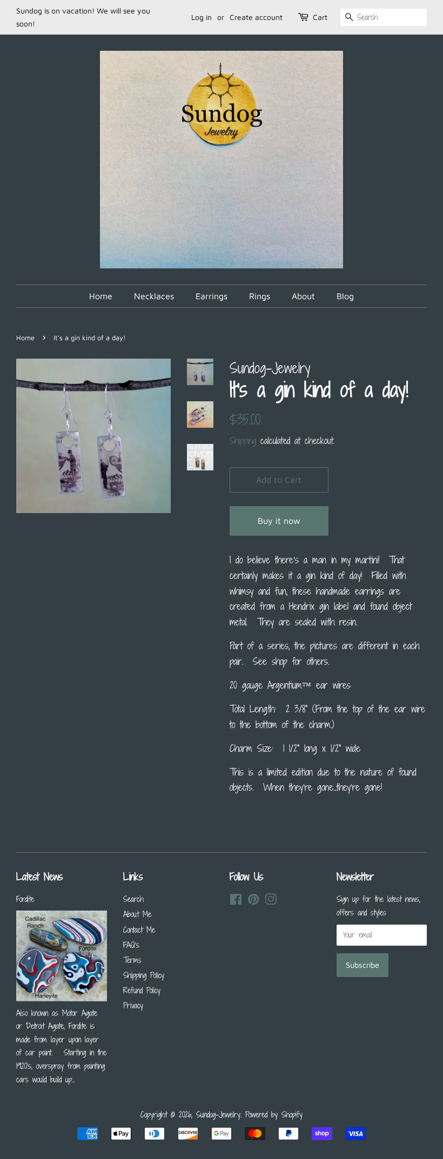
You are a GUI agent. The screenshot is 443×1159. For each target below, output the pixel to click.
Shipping (243, 440)
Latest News (39, 876)
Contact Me (139, 929)
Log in (201, 17)
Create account (256, 17)
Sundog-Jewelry (218, 1114)
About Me (137, 914)
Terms (132, 960)
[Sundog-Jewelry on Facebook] (236, 901)
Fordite (25, 899)
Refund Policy (141, 990)
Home (100, 296)
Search (133, 899)
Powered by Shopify (274, 1114)
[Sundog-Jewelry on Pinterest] (253, 901)
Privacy (133, 1005)
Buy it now (279, 520)
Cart (320, 17)
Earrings (211, 296)
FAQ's (131, 945)
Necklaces (154, 296)
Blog (345, 296)
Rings (259, 296)
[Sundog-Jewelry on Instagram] (271, 901)
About (303, 296)
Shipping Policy (143, 975)
